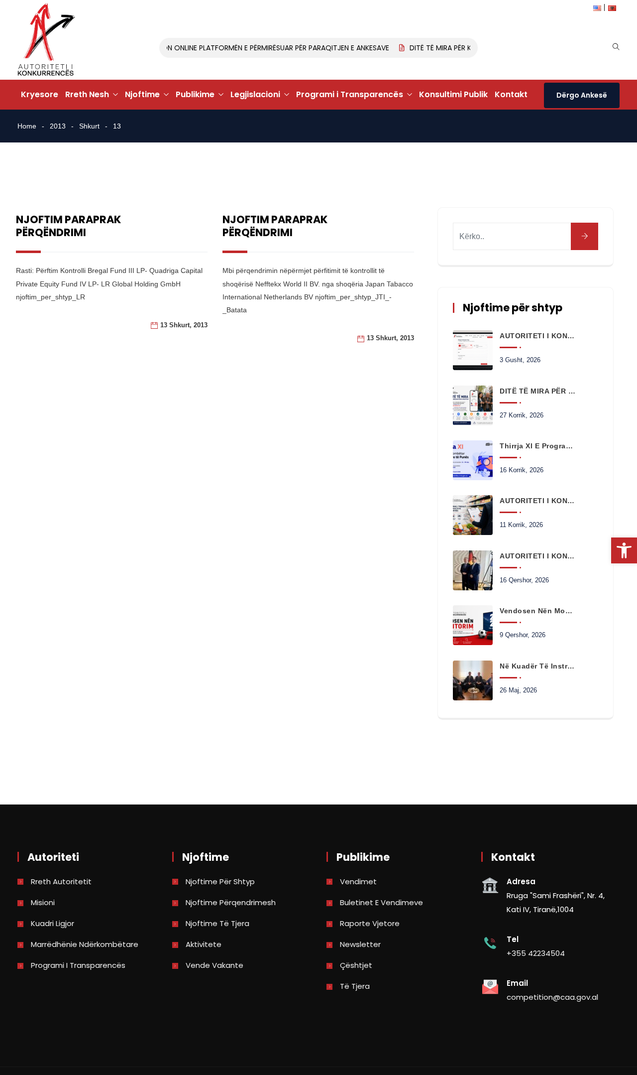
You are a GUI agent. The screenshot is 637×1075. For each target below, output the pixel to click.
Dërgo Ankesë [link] (581, 95)
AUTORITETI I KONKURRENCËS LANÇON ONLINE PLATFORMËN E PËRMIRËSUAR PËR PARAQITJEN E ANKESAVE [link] (210, 48)
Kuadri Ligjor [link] (52, 923)
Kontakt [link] (511, 94)
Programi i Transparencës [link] (349, 94)
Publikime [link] (195, 94)
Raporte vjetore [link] (370, 923)
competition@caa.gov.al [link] (552, 997)
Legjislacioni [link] (255, 94)
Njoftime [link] (142, 94)
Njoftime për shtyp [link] (220, 881)
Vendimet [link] (358, 881)
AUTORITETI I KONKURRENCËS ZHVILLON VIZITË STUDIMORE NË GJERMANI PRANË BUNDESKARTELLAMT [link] (537, 556)
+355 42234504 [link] (536, 953)
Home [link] (26, 126)
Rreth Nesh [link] (87, 94)
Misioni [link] (43, 902)
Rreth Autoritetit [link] (61, 881)
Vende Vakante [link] (214, 965)
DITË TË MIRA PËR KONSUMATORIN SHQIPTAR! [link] (537, 391)
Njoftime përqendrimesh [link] (231, 902)
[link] (624, 550)
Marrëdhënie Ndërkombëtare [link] (84, 944)
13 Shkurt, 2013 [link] (184, 325)
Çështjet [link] (356, 965)
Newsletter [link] (360, 944)
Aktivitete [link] (203, 944)
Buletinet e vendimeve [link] (381, 902)
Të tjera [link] (355, 986)
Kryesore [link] (39, 94)
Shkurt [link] (89, 126)
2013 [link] (58, 126)
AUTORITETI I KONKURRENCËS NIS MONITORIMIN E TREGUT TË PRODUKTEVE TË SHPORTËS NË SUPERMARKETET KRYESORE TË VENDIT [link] (537, 501)
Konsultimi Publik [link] (453, 94)
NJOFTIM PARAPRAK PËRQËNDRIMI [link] (68, 226)
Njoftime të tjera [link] (217, 923)
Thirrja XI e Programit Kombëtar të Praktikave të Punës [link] (537, 446)
